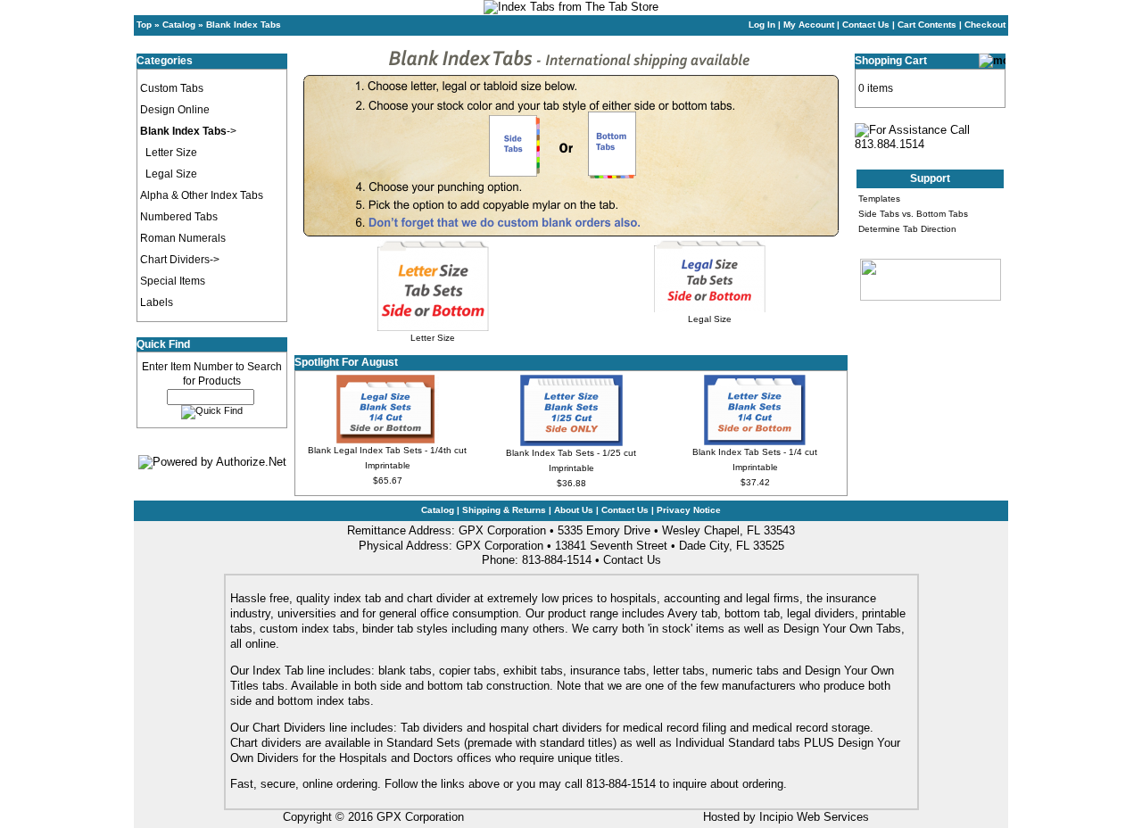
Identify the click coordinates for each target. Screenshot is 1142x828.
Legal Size (171, 174)
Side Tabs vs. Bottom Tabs (913, 214)
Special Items (172, 281)
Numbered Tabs (179, 217)
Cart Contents (927, 24)
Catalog (178, 24)
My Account (808, 24)
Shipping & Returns (504, 510)
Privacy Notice (689, 510)
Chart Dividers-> (179, 259)
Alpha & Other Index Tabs (201, 195)
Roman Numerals (183, 238)
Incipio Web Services (814, 817)
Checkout (984, 24)
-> (188, 131)
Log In (762, 24)
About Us (573, 510)
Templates (879, 198)
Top (144, 24)
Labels (156, 302)
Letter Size (171, 152)
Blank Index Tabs (243, 24)
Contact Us (866, 24)
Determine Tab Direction (907, 229)
